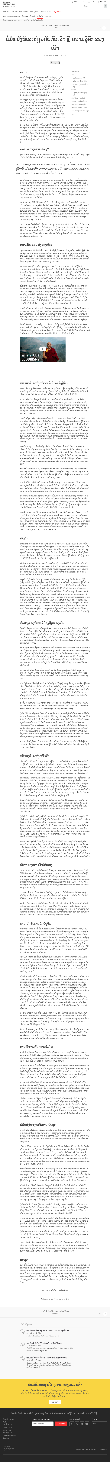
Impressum (103, 1449)
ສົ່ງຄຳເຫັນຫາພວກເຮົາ (10, 1419)
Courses (6, 1438)
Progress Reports (9, 1435)
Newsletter (7, 1430)
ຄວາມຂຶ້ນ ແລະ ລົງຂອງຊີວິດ (79, 81)
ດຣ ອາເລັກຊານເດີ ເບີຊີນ (51, 55)
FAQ (4, 1422)
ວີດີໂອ (92, 2)
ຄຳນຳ (72, 75)
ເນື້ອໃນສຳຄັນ (7, 12)
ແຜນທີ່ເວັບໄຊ (7, 1424)
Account (103, 2)
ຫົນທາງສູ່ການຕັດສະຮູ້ (28, 16)
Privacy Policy (8, 1427)
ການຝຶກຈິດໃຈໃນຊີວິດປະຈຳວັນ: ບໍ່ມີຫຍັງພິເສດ (55, 25)
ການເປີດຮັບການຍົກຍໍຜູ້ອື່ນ (78, 105)
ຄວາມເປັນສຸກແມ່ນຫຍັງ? (78, 78)
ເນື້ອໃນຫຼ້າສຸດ (7, 1432)
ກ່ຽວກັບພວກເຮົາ (46, 12)
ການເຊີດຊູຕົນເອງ (63, 1290)
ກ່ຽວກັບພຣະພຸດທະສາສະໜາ (11, 16)
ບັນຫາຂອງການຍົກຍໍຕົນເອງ (79, 101)
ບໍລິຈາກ (58, 12)
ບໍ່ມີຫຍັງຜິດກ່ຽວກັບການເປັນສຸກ (80, 111)
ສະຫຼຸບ (72, 114)
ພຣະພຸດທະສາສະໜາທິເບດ (20, 12)
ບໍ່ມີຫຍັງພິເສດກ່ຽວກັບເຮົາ (78, 98)
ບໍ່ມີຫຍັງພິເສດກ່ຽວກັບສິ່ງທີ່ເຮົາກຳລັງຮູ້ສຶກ (79, 85)
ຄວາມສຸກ (45, 1290)
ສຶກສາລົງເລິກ (34, 12)
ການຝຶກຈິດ (40, 16)
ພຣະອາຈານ (48, 16)
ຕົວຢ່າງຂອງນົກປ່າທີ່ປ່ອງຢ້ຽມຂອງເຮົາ (79, 94)
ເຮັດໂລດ (73, 90)
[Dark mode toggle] (67, 2)
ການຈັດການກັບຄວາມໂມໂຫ (79, 108)
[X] (55, 62)
